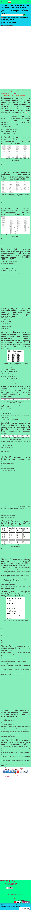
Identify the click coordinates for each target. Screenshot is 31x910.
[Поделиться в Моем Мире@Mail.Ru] (15, 771)
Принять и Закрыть (24, 908)
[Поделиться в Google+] (18, 771)
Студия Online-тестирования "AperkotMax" (15, 898)
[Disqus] (15, 796)
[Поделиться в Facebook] (4, 771)
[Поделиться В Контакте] (12, 771)
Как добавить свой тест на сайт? (15, 894)
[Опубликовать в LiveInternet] (24, 771)
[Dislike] (26, 112)
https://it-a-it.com (10, 886)
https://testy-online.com (15, 5)
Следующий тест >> (22, 776)
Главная (4, 2)
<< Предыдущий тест (9, 776)
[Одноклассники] (15, 774)
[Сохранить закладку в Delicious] (27, 771)
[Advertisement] (15, 42)
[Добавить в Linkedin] (6, 771)
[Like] (20, 112)
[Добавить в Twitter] (9, 771)
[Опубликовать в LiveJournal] (21, 771)
